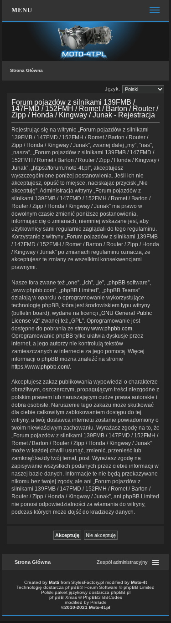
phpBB (72, 587)
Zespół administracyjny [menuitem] (122, 562)
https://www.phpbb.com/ (40, 367)
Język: (112, 88)
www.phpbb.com (111, 328)
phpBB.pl (120, 592)
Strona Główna (26, 70)
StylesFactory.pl (87, 582)
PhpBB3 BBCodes (102, 597)
